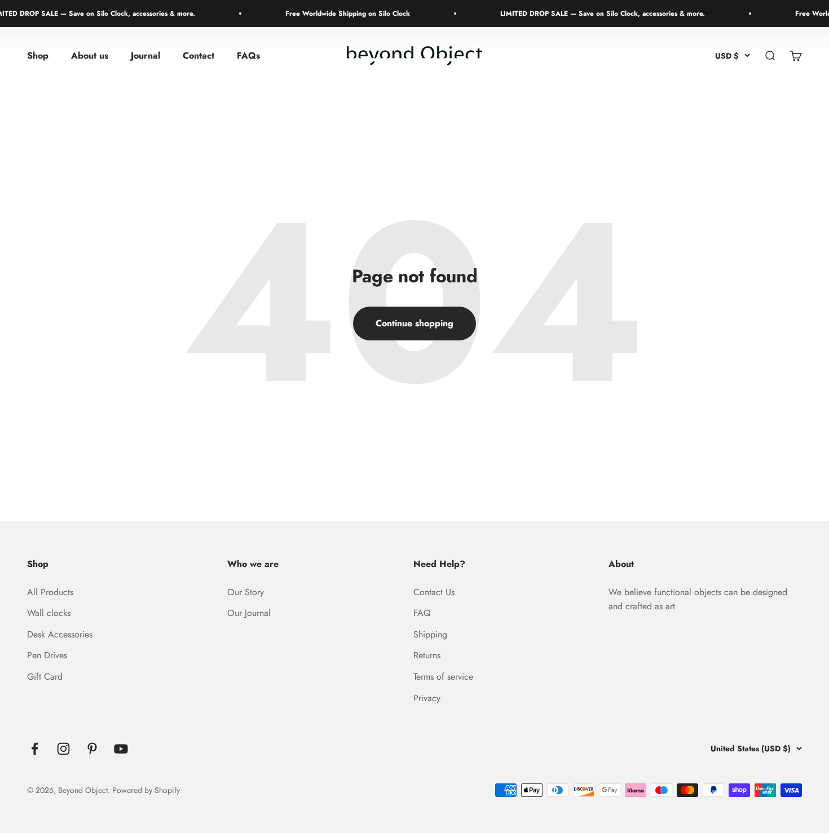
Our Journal (249, 612)
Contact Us (434, 592)
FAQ (422, 612)
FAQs (248, 56)
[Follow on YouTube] (121, 748)
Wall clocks (48, 612)
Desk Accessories (59, 634)
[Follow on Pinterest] (92, 748)
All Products (50, 592)
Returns (426, 655)
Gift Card (45, 676)
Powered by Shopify (146, 790)
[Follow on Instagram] (63, 748)
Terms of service (443, 676)
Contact (198, 56)
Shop (37, 56)
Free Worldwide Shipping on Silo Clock (338, 13)
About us (89, 56)
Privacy (426, 698)
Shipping (430, 634)
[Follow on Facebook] (34, 748)
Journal (145, 56)
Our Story (245, 592)
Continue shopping (414, 323)
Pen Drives (47, 655)
